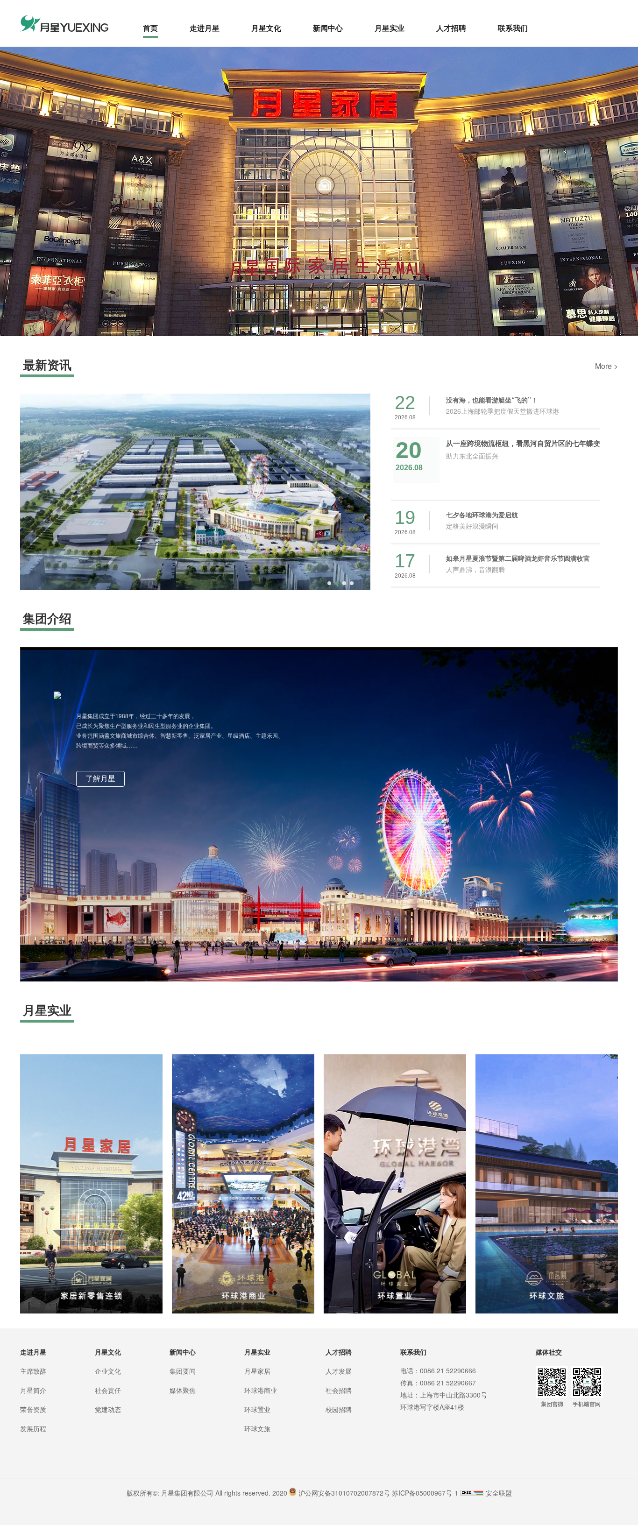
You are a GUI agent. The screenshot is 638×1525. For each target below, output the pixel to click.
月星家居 (257, 1371)
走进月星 (205, 27)
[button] (292, 331)
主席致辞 (33, 1371)
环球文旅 (257, 1428)
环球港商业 (260, 1390)
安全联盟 (499, 1492)
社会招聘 (339, 1390)
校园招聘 (339, 1409)
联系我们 (513, 27)
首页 (150, 27)
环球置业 (257, 1409)
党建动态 (108, 1409)
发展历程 (33, 1428)
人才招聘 (451, 27)
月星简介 (33, 1390)
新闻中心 (328, 27)
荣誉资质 (33, 1409)
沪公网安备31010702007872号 (344, 1492)
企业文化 (108, 1371)
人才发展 (339, 1371)
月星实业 (389, 27)
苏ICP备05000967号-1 (425, 1492)
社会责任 (108, 1390)
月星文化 (266, 27)
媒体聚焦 (183, 1390)
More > (606, 365)
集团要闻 (183, 1371)
